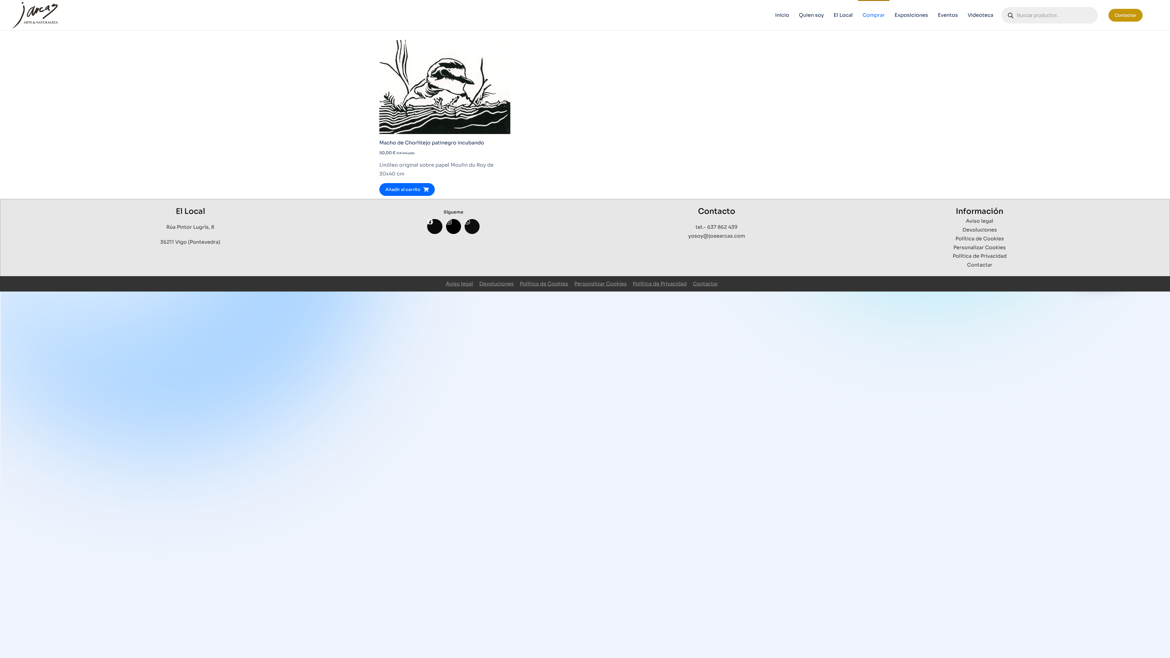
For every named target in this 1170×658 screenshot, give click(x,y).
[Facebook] (434, 226)
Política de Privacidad (660, 284)
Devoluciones (496, 284)
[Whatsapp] (472, 226)
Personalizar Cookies (600, 284)
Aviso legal (459, 284)
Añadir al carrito (402, 189)
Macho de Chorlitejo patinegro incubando (431, 143)
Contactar (1125, 15)
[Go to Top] (1157, 645)
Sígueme (453, 212)
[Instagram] (453, 226)
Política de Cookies (544, 284)
